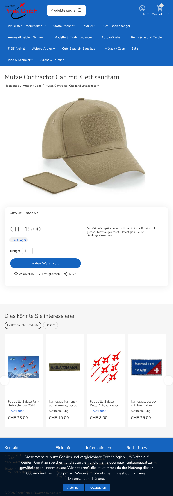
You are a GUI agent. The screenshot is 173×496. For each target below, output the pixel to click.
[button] (70, 274)
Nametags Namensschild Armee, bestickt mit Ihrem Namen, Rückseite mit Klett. (64, 404)
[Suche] (79, 10)
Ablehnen (73, 488)
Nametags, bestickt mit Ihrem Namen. (144, 404)
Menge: (15, 251)
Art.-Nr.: (16, 213)
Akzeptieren (98, 488)
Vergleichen (51, 274)
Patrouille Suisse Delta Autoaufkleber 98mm (104, 404)
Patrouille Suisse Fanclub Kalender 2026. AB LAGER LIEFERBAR (23, 404)
